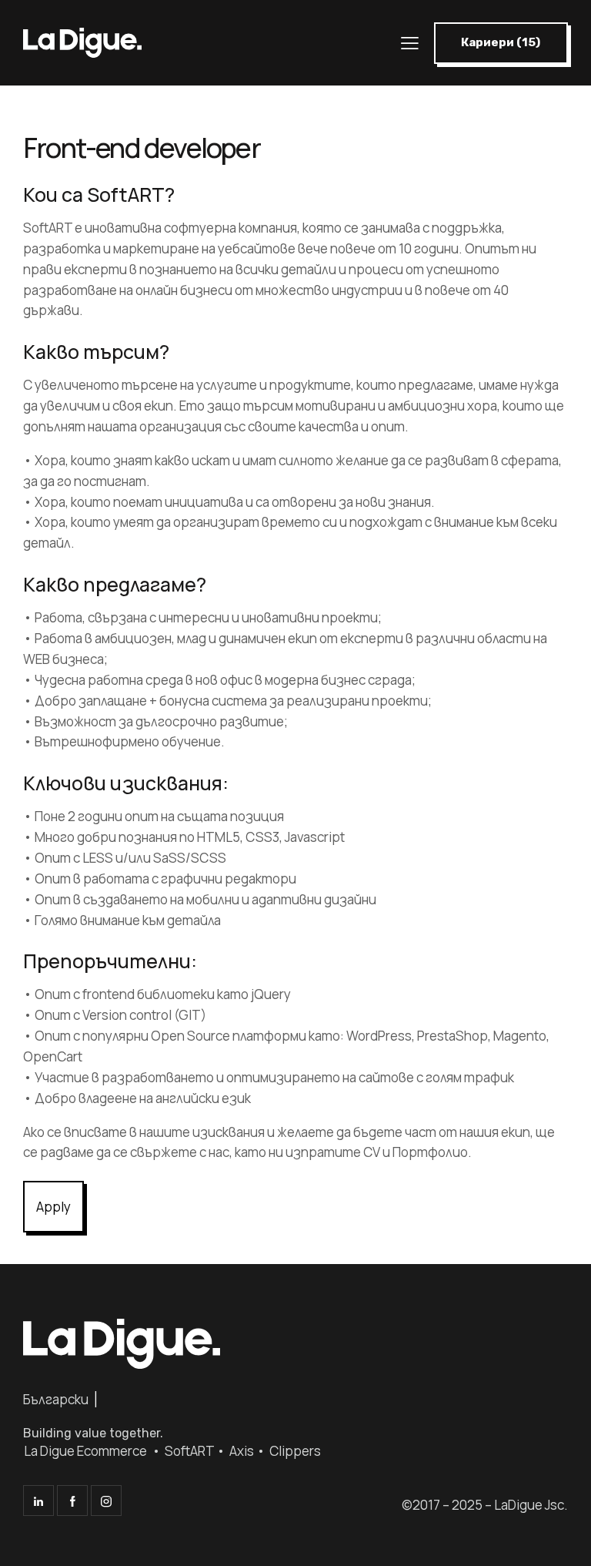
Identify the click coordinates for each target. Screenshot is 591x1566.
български (55, 1399)
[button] (501, 43)
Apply (53, 1207)
